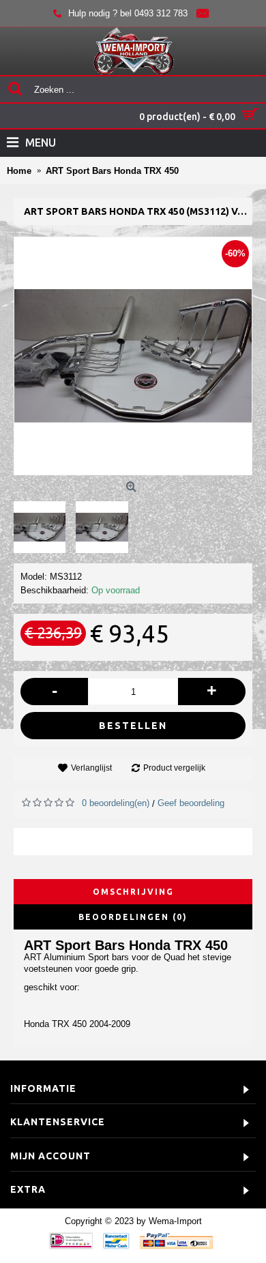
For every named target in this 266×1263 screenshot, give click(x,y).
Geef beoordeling (191, 803)
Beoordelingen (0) (133, 916)
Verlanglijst (91, 768)
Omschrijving (133, 891)
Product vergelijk (174, 768)
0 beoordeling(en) (115, 803)
